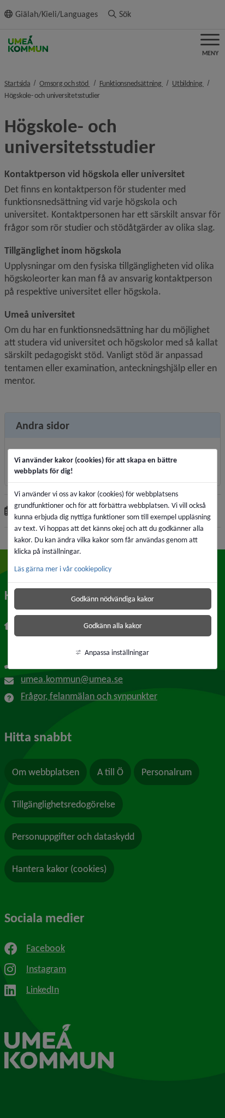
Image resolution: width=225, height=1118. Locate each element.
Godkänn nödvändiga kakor (112, 599)
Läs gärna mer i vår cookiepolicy (62, 568)
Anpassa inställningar (117, 652)
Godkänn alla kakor (113, 625)
